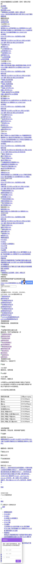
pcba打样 (15, 110)
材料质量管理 (27, 262)
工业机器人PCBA (6, 63)
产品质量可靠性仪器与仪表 (23, 260)
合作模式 (3, 34)
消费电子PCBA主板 (19, 254)
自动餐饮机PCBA (20, 176)
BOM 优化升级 (16, 150)
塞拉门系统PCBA (6, 135)
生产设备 (17, 266)
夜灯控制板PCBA (10, 176)
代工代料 (9, 40)
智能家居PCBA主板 (12, 530)
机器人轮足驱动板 (6, 65)
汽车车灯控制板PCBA (25, 139)
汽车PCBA (4, 133)
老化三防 (15, 42)
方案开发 (3, 40)
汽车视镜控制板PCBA (12, 139)
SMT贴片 (28, 40)
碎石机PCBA (26, 100)
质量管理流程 (10, 260)
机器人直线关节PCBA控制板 (13, 67)
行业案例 (3, 250)
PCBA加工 (4, 239)
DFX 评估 (22, 40)
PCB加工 (3, 241)
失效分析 (21, 42)
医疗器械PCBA (5, 98)
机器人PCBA (16, 252)
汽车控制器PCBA (7, 254)
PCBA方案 (4, 248)
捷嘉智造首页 (5, 237)
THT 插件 (4, 42)
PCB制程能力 (10, 244)
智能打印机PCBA (6, 211)
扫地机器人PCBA (18, 174)
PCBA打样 (15, 40)
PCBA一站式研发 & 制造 (17, 36)
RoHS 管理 (19, 262)
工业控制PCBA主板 (6, 252)
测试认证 (10, 42)
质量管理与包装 (5, 262)
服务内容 (3, 38)
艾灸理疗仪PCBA (6, 100)
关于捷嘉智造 (5, 264)
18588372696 (4, 20)
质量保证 (3, 258)
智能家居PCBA (5, 209)
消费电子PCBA (5, 172)
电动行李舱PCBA (16, 135)
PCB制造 (3, 244)
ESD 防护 (13, 262)
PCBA (2, 283)
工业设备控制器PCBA (12, 32)
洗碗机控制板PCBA (7, 174)
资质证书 (3, 260)
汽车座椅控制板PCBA (7, 141)
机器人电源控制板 (17, 65)
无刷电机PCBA (24, 28)
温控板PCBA (5, 28)
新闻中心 (3, 270)
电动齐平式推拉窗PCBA (16, 137)
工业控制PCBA (5, 26)
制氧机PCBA (14, 102)
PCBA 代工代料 (5, 36)
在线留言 (6, 268)
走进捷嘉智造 (5, 266)
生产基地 (12, 266)
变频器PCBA (10, 30)
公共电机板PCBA (14, 28)
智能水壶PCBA (16, 211)
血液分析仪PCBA (16, 100)
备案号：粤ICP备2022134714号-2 (10, 480)
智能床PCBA (24, 211)
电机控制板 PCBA (19, 30)
